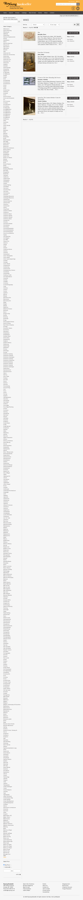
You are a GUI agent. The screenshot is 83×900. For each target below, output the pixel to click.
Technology (6, 777)
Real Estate (6, 696)
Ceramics (5, 204)
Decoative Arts (7, 297)
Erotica (5, 349)
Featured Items (27, 889)
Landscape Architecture (9, 490)
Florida (5, 394)
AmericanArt (6, 58)
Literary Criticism (7, 505)
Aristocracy (6, 90)
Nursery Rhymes (7, 595)
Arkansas (5, 91)
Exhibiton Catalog (8, 363)
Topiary (5, 783)
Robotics (5, 716)
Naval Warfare (7, 584)
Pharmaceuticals (7, 626)
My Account (65, 885)
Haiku (4, 431)
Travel (5, 788)
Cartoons (5, 194)
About (45, 13)
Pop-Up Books (7, 648)
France (5, 408)
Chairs (5, 207)
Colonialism (6, 254)
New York (5, 592)
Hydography (6, 449)
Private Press (6, 680)
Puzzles (5, 693)
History (5, 439)
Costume (5, 278)
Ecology (5, 326)
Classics (5, 243)
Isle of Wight (6, 473)
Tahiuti (5, 774)
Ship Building (6, 741)
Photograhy (6, 632)
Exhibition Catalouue (8, 360)
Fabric (5, 373)
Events (40, 13)
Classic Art (6, 241)
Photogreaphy (7, 637)
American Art (6, 53)
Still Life (5, 765)
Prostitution (6, 685)
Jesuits (5, 478)
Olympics (5, 597)
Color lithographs (8, 256)
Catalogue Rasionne (8, 198)
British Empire (7, 164)
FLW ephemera (7, 397)
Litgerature (6, 510)
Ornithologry (6, 605)
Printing (5, 677)
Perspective (6, 624)
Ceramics (6, 29)
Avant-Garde (6, 125)
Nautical (5, 579)
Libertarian (6, 500)
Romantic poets (7, 719)
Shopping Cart (66, 884)
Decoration (6, 299)
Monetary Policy (7, 553)
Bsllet (4, 165)
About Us (45, 885)
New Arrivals (32, 13)
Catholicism (6, 199)
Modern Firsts (7, 548)
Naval (4, 580)
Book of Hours (7, 149)
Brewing (5, 161)
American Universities (9, 54)
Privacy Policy (46, 890)
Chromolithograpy (8, 231)
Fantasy (5, 378)
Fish (4, 389)
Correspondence (7, 276)
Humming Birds (7, 445)
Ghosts (5, 416)
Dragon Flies (6, 313)
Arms (4, 95)
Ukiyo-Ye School (7, 796)
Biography (6, 136)
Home (5, 13)
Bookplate (6, 153)
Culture (5, 289)
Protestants (6, 687)
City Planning (7, 30)
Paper (4, 611)
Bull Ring (5, 170)
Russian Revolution (8, 725)
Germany (5, 415)
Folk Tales (6, 402)
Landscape (6, 489)
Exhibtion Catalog (8, 365)
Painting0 (5, 609)
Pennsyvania (6, 622)
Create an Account (67, 887)
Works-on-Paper (7, 848)
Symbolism (6, 772)
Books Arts (6, 156)
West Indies (6, 822)
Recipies (5, 698)
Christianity (6, 225)
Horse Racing (6, 442)
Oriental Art (7, 600)
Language (5, 492)
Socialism (5, 754)
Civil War (5, 239)
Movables (5, 563)
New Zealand (6, 593)
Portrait (5, 654)
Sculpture (5, 733)
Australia (5, 122)
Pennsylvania (6, 621)
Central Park (6, 202)
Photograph (6, 634)
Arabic (5, 77)
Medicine (5, 529)
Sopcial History (7, 759)
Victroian (5, 811)
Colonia (5, 251)
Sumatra (5, 769)
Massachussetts (7, 524)
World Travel (6, 849)
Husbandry (6, 447)
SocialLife (5, 756)
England (5, 341)
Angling (5, 64)
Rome (4, 720)
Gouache (5, 420)
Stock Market (6, 767)
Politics (5, 642)
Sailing (5, 727)
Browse (17, 13)
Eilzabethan (6, 333)
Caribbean (6, 186)
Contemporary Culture (9, 270)
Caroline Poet (6, 190)
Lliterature (6, 516)
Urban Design (6, 799)
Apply (17, 874)
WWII (4, 857)
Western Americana (8, 825)
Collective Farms (7, 249)
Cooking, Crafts (7, 275)
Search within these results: (10, 19)
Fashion (5, 383)
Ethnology (6, 350)
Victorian (5, 809)
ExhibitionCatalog (8, 362)
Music (4, 564)
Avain (4, 124)
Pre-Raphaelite (7, 671)
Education (6, 331)
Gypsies (5, 429)
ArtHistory (6, 119)
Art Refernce (6, 116)
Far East (5, 379)
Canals (5, 183)
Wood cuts (6, 838)
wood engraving (7, 839)
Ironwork (5, 469)
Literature (6, 506)
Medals (5, 527)
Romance (5, 717)
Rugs (4, 722)
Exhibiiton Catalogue (8, 357)
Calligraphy (6, 180)
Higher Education (7, 437)
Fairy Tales (6, 376)
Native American (7, 574)
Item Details (70, 39)
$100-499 (8, 867)
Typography (6, 794)
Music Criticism (7, 566)
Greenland (6, 428)
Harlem (5, 434)
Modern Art (6, 547)
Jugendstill (6, 482)
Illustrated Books (7, 453)
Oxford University (7, 606)
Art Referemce (7, 112)
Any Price (7, 865)
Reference (5, 700)
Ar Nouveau (6, 72)
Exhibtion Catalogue (8, 367)
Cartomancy (6, 193)
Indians (5, 461)
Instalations (6, 468)
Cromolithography (8, 284)
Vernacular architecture (9, 807)
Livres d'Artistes (7, 515)
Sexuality (5, 740)
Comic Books (6, 264)
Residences (6, 711)
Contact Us (45, 887)
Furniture (5, 410)
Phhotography (7, 627)
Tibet (4, 782)
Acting (5, 38)
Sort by (25, 24)
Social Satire (6, 753)
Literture (5, 508)
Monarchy (6, 552)
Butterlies (5, 173)
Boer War (5, 141)
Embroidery (6, 338)
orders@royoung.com (9, 890)
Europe (5, 352)
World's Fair (6, 851)
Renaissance (6, 708)
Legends (5, 495)
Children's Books (7, 215)
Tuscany (5, 791)
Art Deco (5, 103)
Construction (6, 268)
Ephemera (6, 347)
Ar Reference (6, 74)
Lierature (5, 502)
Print (4, 675)
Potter (5, 663)
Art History (6, 106)
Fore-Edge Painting (8, 407)
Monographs (6, 555)
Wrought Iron (6, 854)
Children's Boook (7, 217)
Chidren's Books (7, 210)
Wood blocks (6, 835)
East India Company (8, 325)
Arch (4, 79)
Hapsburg (5, 432)
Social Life (6, 751)
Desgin (5, 304)
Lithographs (6, 511)
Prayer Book (6, 667)
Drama (5, 315)
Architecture (6, 82)
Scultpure (5, 735)
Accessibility (46, 892)
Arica (4, 88)
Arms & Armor (7, 96)
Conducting (6, 267)
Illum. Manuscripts (8, 452)
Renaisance (6, 706)
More (60, 44)
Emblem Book (6, 336)
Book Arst (6, 145)
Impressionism (7, 457)
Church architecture (8, 233)
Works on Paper (7, 844)
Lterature (5, 519)
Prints (4, 679)
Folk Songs (6, 400)
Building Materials (8, 169)
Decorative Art (7, 301)
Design (5, 34)
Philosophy (6, 630)
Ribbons (5, 712)
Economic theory (7, 328)
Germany (6, 35)
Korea (4, 486)
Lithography (6, 513)
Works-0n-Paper (7, 846)
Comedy (5, 262)
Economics (6, 330)
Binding (5, 135)
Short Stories (6, 745)
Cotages (5, 281)
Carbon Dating (7, 185)
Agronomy (6, 48)
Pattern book (6, 617)
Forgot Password (66, 889)
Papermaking (6, 613)
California (6, 177)
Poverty (5, 666)
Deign (4, 302)
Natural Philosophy (8, 577)
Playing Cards (7, 638)
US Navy (5, 804)
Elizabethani (6, 334)
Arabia (5, 75)
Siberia (5, 746)
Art (4, 99)
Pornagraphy (6, 653)
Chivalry (5, 222)
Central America (7, 201)
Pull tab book (6, 690)
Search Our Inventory (28, 884)
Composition (6, 265)
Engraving (6, 344)
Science (5, 728)
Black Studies (6, 140)
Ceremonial (6, 206)
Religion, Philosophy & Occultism (11, 704)
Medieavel (6, 531)
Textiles (5, 778)
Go (19, 21)
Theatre (5, 780)
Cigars (5, 235)
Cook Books (6, 273)
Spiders (5, 761)
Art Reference (6, 114)
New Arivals (6, 585)
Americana (6, 56)
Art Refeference (7, 109)
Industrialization (7, 466)
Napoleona (6, 572)
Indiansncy (6, 463)
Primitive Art (6, 674)
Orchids (5, 598)
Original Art (6, 603)
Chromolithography (8, 230)
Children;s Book (7, 219)
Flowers (5, 395)
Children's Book (7, 214)
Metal (4, 537)
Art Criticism (6, 101)
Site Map (48, 897)
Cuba (4, 286)
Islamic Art (6, 471)
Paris (4, 616)
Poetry (5, 640)
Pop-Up (5, 645)
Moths (5, 560)
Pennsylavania (7, 619)
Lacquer (5, 487)
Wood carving (7, 836)
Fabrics (5, 375)
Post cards (6, 658)
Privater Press (7, 682)
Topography (6, 785)
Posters (5, 661)
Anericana (6, 62)
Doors (4, 312)
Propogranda (6, 683)
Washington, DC (7, 815)
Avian (4, 127)
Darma (5, 294)
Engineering (6, 339)
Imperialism (6, 455)
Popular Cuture (7, 650)
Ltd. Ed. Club (6, 518)
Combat (5, 260)
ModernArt (6, 550)
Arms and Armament (8, 98)
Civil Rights (6, 238)
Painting (5, 608)
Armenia (5, 93)
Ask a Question (70, 41)
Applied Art (6, 71)
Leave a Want (26, 890)
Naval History (6, 582)
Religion (5, 703)
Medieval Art (6, 534)
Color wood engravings (9, 259)
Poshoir (5, 656)
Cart (78, 1)
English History (7, 342)
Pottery (5, 664)
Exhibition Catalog (8, 358)
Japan (4, 474)
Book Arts (6, 146)
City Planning (6, 236)
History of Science (8, 441)
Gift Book (5, 418)
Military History (7, 543)
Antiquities (6, 69)
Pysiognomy (6, 695)
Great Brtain (6, 423)
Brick (4, 162)
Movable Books (7, 561)
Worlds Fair (6, 852)
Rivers (5, 714)
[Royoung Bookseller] (21, 5)
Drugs (4, 320)
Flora (4, 391)
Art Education (7, 104)
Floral (4, 392)
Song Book (6, 757)
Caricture (5, 188)
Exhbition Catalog (8, 354)
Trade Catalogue (7, 786)
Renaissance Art (7, 709)
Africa (4, 42)
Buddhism (6, 167)
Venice (5, 806)
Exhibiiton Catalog (8, 355)
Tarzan (5, 775)
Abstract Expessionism (9, 37)
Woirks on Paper (7, 830)
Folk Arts (5, 399)
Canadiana (6, 182)
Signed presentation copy (10, 748)
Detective (5, 307)
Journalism (6, 479)
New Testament (7, 590)
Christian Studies (7, 223)
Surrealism (6, 770)
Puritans (5, 691)
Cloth (4, 246)
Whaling (5, 827)
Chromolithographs (8, 228)
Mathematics (6, 526)
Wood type (6, 843)
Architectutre (6, 83)
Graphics (5, 421)
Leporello (5, 497)
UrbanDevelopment (8, 802)
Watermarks (6, 819)
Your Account (71, 1)
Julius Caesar (6, 484)
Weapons (5, 820)
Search (11, 13)
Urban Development (8, 801)
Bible (4, 132)
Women (5, 831)
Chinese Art (6, 220)
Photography (6, 635)
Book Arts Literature (8, 148)
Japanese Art (6, 476)
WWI (4, 856)
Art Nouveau (6, 108)
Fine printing (6, 387)
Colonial (5, 252)
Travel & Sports (7, 790)
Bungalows (6, 172)
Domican (5, 310)
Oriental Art (6, 601)
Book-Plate (6, 151)
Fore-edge (6, 405)
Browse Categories (28, 885)
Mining (5, 545)
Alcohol (5, 50)
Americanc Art (7, 59)
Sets (4, 738)
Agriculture (6, 46)
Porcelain (5, 651)
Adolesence (6, 40)
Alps (4, 51)
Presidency (6, 672)
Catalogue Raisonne (8, 196)
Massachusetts (7, 523)
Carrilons (5, 191)
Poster (5, 659)
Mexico (5, 539)
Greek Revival (6, 426)
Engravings (6, 346)
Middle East (6, 540)
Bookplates (6, 154)
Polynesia (5, 643)
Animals (5, 66)
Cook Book (6, 272)
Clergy (5, 244)
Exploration (6, 368)
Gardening (6, 413)
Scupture (5, 737)
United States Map (8, 798)
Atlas (4, 120)
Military (5, 542)
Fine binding (6, 386)
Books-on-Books (7, 157)
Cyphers (5, 293)
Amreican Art (6, 61)
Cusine (5, 291)
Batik (4, 128)
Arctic (4, 85)
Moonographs (7, 556)
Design (5, 305)
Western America (7, 823)
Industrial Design (7, 465)
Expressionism (7, 370)
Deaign (5, 296)
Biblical (5, 133)
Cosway (5, 280)
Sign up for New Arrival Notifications (69, 15)
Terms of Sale (46, 889)
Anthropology (6, 67)
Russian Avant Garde (8, 724)
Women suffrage (7, 833)
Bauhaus (5, 130)
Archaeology (6, 80)
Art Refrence (6, 117)
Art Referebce (6, 111)
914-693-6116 (11, 889)
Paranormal (6, 614)
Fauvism (5, 384)
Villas (4, 812)
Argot (4, 87)
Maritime (5, 521)
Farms (5, 381)
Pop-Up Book (6, 646)
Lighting (5, 503)
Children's (6, 212)
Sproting (5, 764)
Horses (5, 444)
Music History (6, 568)
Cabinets (5, 175)
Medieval (5, 532)
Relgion (5, 701)
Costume (6, 32)
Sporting (5, 762)
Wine (4, 828)
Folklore (5, 404)
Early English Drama (8, 321)
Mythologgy (6, 571)
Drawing (5, 317)
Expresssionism (7, 371)
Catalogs (24, 13)
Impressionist (7, 458)
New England (6, 589)
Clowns (5, 247)
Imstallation (6, 460)
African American (7, 43)
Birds (4, 138)
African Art (6, 45)
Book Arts (6, 143)
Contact (52, 13)
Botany (5, 159)
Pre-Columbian (7, 669)
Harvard (5, 436)
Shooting (5, 743)
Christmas (6, 227)
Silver (4, 749)
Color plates (6, 257)
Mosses (5, 558)
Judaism (5, 481)
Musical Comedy (7, 569)
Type (4, 793)
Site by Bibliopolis (56, 897)
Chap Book (6, 209)
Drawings (5, 318)
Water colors (6, 817)
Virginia (5, 814)
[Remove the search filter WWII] (37, 27)
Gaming (5, 412)
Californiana (6, 178)
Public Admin (6, 688)
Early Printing (7, 323)
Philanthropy (6, 629)
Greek (4, 424)
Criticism (5, 283)
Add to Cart (72, 33)
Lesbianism (6, 498)
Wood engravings (7, 841)
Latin (4, 494)
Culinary (5, 288)
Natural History (7, 576)
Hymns (5, 450)
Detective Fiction (7, 309)
